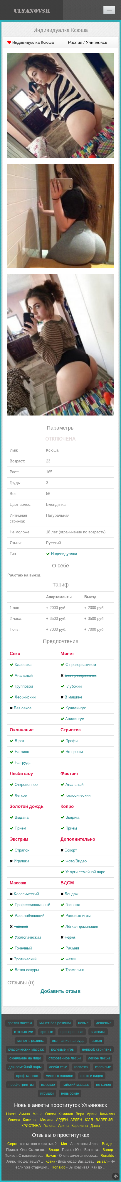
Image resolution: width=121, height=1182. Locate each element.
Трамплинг (74, 970)
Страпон (22, 850)
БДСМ (67, 882)
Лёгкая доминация (81, 926)
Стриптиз (70, 729)
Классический (77, 795)
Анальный (24, 675)
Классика (23, 664)
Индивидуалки (64, 554)
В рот (19, 741)
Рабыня (72, 948)
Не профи (74, 751)
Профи (71, 741)
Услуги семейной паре (85, 872)
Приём (20, 828)
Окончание (21, 729)
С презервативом (80, 664)
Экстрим (19, 839)
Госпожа (72, 905)
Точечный (23, 948)
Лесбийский (25, 697)
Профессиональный (32, 905)
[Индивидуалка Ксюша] (60, 105)
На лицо (22, 751)
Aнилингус (74, 719)
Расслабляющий (29, 915)
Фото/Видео (76, 861)
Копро (67, 806)
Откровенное (26, 784)
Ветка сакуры (27, 970)
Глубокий (73, 686)
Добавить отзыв (60, 991)
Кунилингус (75, 708)
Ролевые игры (77, 915)
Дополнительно (77, 839)
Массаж (18, 882)
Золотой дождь (26, 806)
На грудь (23, 762)
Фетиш (71, 959)
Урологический (28, 937)
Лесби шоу (21, 773)
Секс (15, 653)
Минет (67, 653)
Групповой (24, 686)
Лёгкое (21, 795)
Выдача (21, 817)
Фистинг (69, 773)
